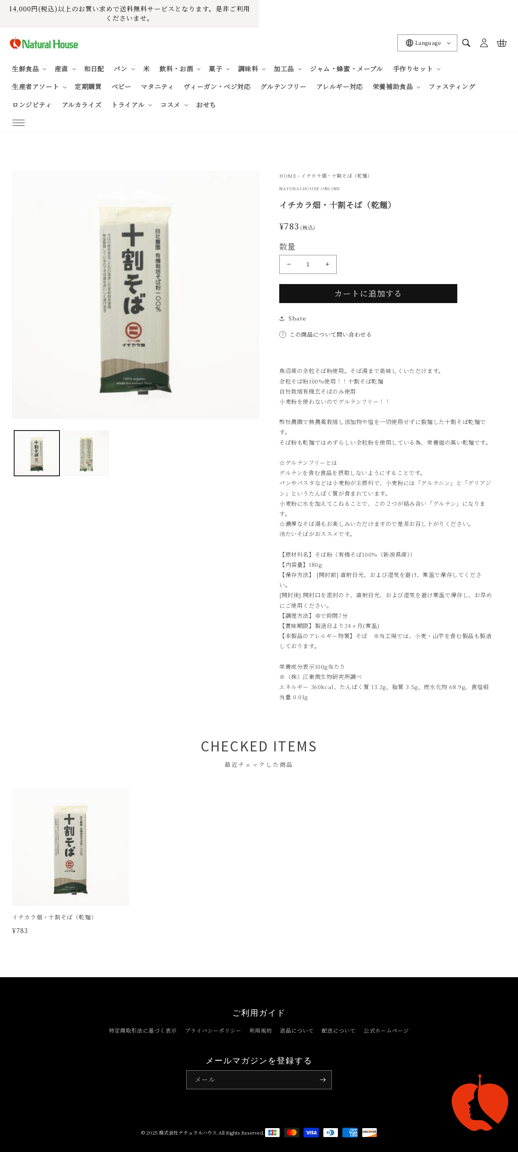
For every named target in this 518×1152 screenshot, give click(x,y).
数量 (287, 246)
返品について (297, 1030)
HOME (287, 175)
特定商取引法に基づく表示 (143, 1030)
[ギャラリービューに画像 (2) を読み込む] (86, 453)
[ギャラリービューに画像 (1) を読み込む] (36, 453)
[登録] (322, 1079)
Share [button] (297, 318)
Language (428, 43)
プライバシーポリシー (213, 1030)
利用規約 (260, 1030)
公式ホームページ (386, 1030)
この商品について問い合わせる (330, 334)
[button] (19, 123)
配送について (339, 1030)
